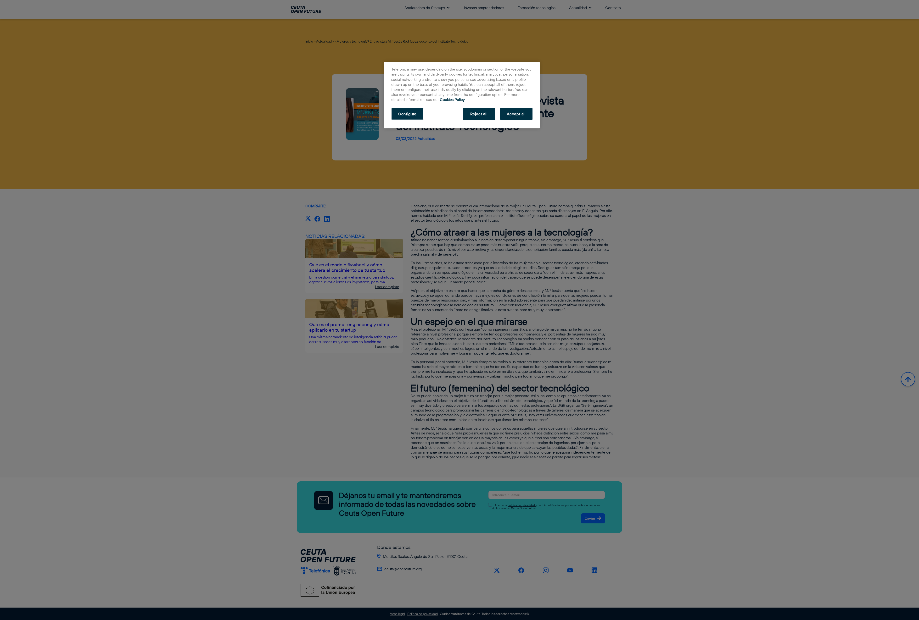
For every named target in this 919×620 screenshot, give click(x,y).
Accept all (516, 113)
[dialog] (462, 95)
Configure (407, 113)
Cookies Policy (452, 99)
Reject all (479, 113)
